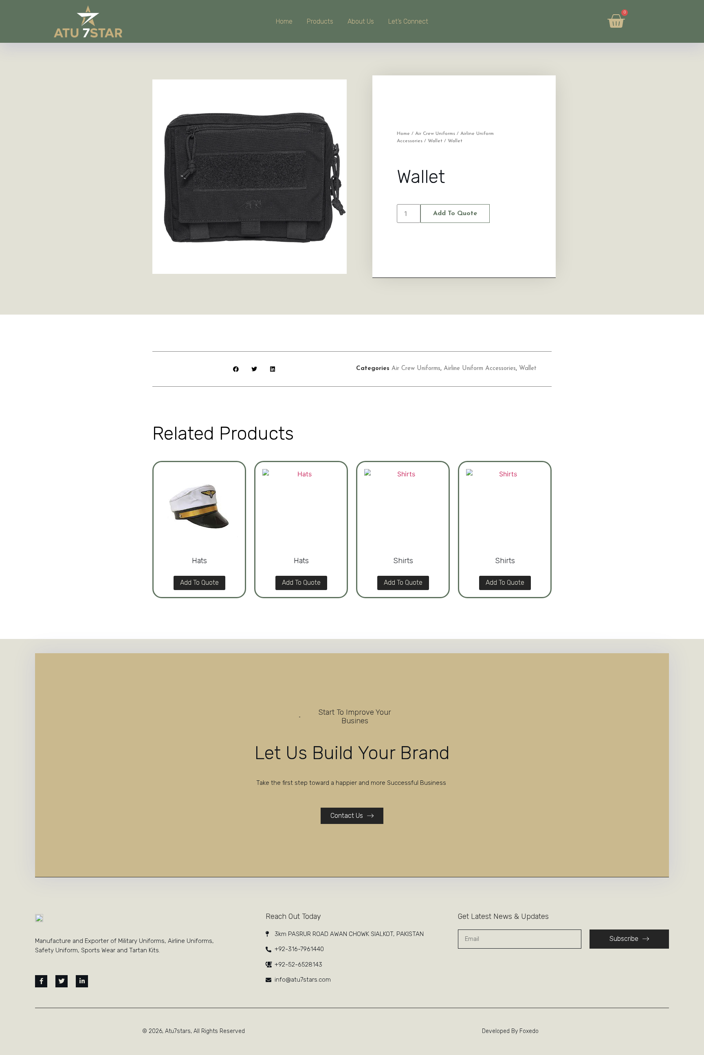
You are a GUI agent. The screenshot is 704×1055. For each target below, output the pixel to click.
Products (320, 21)
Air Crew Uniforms (435, 133)
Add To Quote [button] (199, 582)
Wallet (435, 141)
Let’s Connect (408, 21)
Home (284, 21)
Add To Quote (455, 213)
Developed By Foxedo (510, 1031)
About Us (361, 21)
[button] (236, 369)
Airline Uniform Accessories (480, 369)
